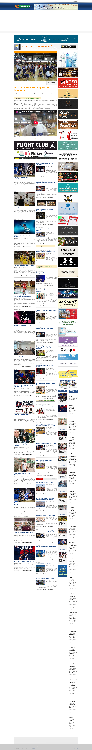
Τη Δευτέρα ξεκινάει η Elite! (62, 535)
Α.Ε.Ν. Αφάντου (72, 430)
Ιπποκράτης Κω (72, 586)
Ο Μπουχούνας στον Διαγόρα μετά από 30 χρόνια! (63, 400)
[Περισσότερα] (25, 164)
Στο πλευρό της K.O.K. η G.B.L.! (22, 356)
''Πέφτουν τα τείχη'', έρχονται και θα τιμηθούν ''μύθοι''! (63, 462)
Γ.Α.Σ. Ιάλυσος (71, 478)
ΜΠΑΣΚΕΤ (25, 32)
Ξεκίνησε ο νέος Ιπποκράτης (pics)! (45, 251)
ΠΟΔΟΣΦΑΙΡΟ (19, 32)
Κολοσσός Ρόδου (72, 634)
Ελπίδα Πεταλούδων (73, 545)
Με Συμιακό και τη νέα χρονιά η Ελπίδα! (62, 488)
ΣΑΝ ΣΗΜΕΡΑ (63, 32)
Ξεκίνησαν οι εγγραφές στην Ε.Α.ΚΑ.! (46, 443)
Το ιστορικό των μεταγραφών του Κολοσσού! (62, 426)
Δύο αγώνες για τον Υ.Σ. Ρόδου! (44, 482)
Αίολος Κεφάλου (72, 443)
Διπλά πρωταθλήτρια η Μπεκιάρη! (45, 578)
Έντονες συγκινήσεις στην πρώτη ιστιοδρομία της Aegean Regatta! (45, 499)
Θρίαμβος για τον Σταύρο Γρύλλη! (45, 531)
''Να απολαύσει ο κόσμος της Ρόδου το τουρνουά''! (62, 451)
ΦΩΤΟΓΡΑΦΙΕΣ (57, 32)
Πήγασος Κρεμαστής (73, 675)
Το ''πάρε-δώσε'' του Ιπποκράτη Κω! (45, 406)
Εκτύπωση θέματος (52, 82)
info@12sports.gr (35, 748)
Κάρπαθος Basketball (73, 612)
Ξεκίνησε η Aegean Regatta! (43, 563)
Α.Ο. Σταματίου (71, 437)
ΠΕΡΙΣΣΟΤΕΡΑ (54, 478)
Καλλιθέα (70, 615)
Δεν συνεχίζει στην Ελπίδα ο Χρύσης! (24, 265)
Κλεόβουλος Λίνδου (72, 618)
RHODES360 (76, 748)
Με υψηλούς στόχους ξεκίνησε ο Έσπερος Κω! (62, 500)
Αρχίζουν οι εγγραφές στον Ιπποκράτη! (62, 560)
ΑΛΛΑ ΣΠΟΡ (33, 32)
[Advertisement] (46, 21)
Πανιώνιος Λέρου (72, 682)
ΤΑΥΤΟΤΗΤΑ (16, 1)
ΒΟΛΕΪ (29, 32)
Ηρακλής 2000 (71, 564)
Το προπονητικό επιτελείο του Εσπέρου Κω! (62, 511)
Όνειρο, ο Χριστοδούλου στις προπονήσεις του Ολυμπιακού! (22, 295)
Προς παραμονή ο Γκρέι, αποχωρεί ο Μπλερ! (62, 546)
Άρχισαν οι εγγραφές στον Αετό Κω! (45, 515)
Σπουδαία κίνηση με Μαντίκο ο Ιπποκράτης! (62, 438)
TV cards (31, 1)
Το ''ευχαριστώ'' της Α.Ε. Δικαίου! (45, 273)
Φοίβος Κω (71, 714)
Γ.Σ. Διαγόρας (71, 507)
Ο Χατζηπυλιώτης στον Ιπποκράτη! (23, 532)
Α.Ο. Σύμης (71, 440)
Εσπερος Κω (71, 548)
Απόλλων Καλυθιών (72, 475)
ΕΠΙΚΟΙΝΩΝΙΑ (27, 1)
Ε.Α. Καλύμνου (72, 529)
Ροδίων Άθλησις (72, 698)
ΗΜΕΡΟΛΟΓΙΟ (51, 32)
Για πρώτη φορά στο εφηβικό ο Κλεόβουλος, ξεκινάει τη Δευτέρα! (45, 424)
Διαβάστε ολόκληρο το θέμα (26, 216)
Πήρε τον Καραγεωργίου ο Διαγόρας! (24, 561)
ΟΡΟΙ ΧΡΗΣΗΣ (21, 1)
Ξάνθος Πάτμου (72, 656)
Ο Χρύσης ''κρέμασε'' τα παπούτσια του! (24, 207)
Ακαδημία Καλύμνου (72, 453)
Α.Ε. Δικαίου (71, 408)
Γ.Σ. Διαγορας (71, 504)
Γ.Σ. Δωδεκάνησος (72, 526)
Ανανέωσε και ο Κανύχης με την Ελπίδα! (62, 523)
